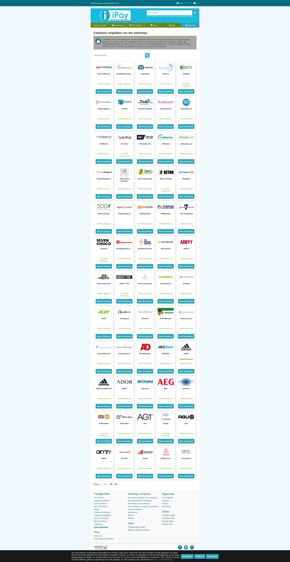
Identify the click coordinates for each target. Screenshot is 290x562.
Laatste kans (167, 524)
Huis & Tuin (99, 497)
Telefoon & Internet (102, 512)
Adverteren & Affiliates (104, 539)
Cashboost (132, 512)
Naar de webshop (104, 91)
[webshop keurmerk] (101, 549)
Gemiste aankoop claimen (139, 530)
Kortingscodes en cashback (140, 500)
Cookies (165, 500)
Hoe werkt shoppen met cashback (142, 497)
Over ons (98, 536)
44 (111, 484)
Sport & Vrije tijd (101, 518)
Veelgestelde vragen (136, 527)
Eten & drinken (100, 503)
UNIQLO (191, 16)
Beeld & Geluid (100, 521)
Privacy (165, 503)
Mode (96, 509)
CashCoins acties (99, 25)
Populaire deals (168, 515)
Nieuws (131, 515)
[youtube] (185, 547)
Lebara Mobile (170, 16)
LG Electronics (181, 16)
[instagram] (191, 547)
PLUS (162, 16)
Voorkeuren (212, 556)
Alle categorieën (101, 527)
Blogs (173, 25)
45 (116, 484)
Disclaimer (166, 506)
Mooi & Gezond (100, 506)
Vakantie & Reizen (101, 500)
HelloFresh (155, 16)
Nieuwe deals (167, 521)
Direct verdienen (135, 509)
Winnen (131, 518)
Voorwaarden (167, 497)
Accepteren (187, 556)
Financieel (98, 524)
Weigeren (200, 556)
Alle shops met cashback (138, 503)
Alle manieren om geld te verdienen (143, 506)
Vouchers (191, 25)
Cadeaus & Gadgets (102, 515)
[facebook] (179, 547)
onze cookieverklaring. (163, 559)
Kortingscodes (168, 518)
